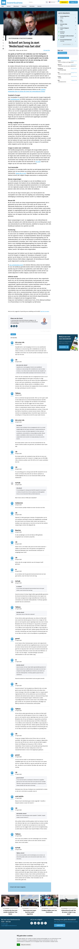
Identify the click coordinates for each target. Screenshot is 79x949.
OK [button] (18, 944)
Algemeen (60, 64)
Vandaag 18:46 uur (74, 60)
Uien (58, 72)
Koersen (39, 6)
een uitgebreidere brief (16, 265)
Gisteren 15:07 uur (74, 76)
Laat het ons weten (44, 311)
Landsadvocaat (15, 99)
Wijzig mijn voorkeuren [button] (25, 944)
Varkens (8, 6)
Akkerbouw (16, 6)
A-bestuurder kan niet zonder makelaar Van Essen (67, 66)
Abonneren (64, 2)
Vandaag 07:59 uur (74, 72)
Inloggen (73, 2)
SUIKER (59, 77)
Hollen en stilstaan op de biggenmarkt (66, 62)
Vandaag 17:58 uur (74, 64)
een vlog (38, 161)
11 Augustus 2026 (74, 80)
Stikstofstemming (62, 53)
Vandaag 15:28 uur (74, 68)
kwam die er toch (21, 173)
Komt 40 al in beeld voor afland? (64, 74)
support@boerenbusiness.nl (9, 925)
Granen (59, 76)
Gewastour (24, 6)
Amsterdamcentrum (62, 81)
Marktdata (32, 6)
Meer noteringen (67, 44)
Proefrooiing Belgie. (62, 70)
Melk (3, 6)
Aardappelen (60, 68)
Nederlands (52, 2)
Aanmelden (63, 347)
